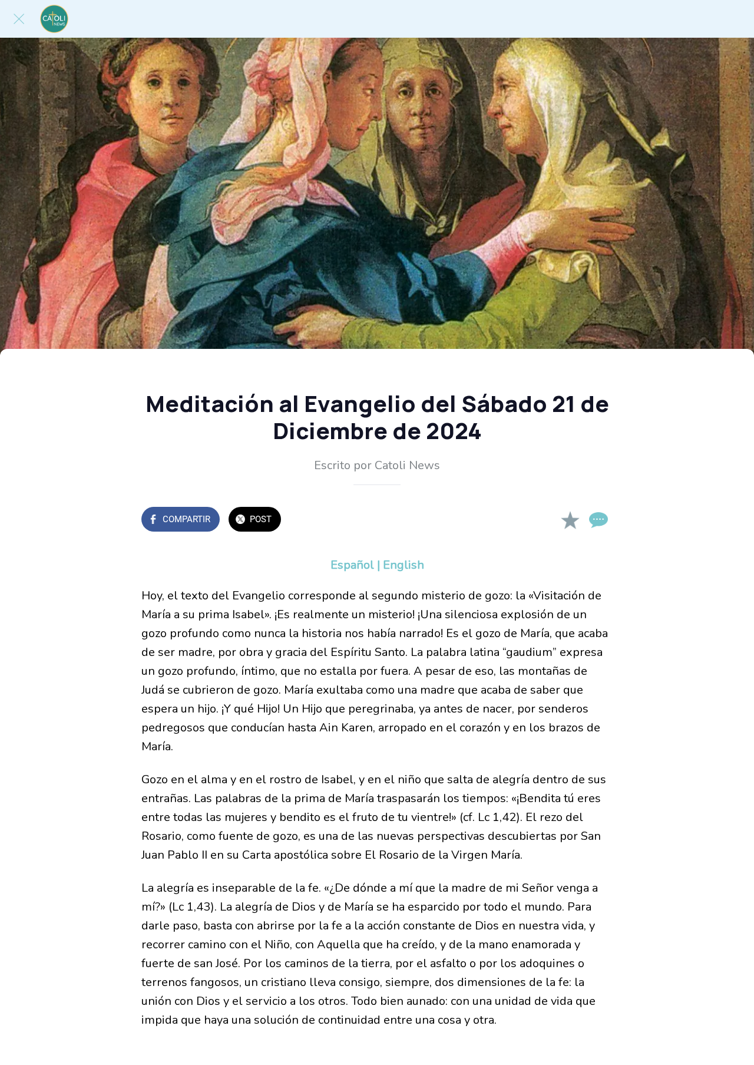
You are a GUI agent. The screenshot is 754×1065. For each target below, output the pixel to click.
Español (352, 565)
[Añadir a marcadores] (570, 520)
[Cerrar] (19, 19)
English (403, 565)
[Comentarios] (598, 520)
